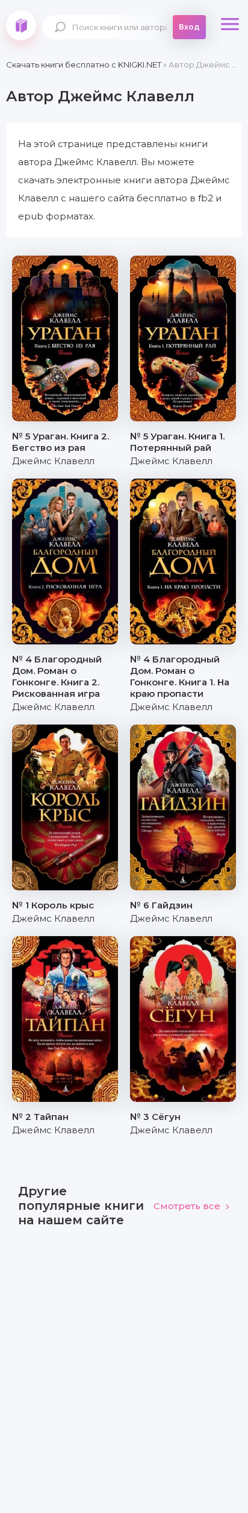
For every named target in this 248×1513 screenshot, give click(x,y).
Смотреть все (186, 1206)
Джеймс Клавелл (53, 461)
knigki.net (21, 25)
